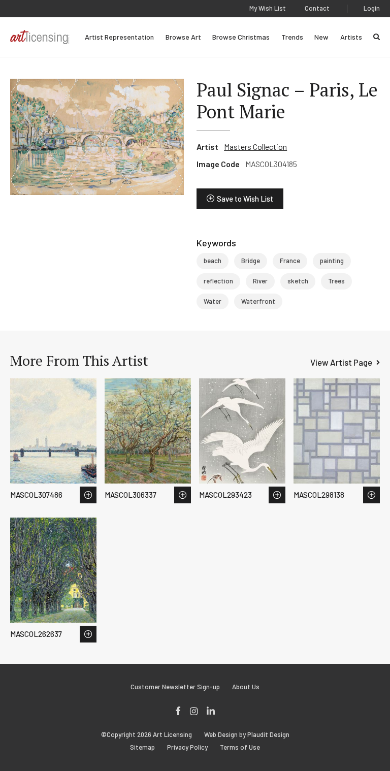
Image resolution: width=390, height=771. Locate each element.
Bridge (250, 260)
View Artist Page (341, 362)
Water (212, 301)
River (260, 281)
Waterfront (258, 301)
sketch (297, 281)
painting (332, 260)
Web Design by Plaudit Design (246, 734)
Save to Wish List (245, 198)
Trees (336, 281)
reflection (218, 281)
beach (212, 260)
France (290, 260)
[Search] (376, 37)
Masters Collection (255, 146)
